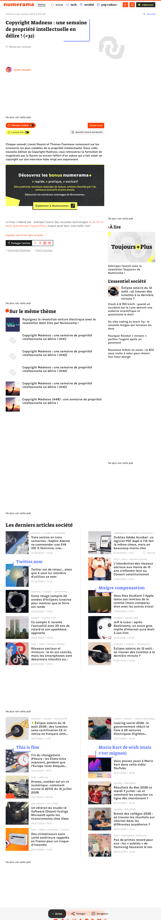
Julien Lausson (22, 69)
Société (151, 14)
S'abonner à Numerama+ (52, 205)
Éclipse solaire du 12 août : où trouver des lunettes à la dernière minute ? (137, 293)
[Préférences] (132, 4)
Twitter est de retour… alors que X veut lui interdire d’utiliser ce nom (51, 573)
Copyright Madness (19, 250)
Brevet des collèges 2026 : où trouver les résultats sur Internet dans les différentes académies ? (134, 819)
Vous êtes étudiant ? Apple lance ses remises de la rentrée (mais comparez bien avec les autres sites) (134, 601)
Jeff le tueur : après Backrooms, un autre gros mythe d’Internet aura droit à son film (134, 627)
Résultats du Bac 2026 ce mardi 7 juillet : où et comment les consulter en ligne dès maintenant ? (133, 793)
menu (41, 4)
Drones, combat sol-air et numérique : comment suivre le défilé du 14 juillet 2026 (51, 787)
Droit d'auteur (44, 250)
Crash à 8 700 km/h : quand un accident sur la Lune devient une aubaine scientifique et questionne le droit (130, 309)
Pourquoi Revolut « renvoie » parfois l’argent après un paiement (127, 339)
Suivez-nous (96, 125)
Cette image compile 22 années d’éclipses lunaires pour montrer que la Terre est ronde (51, 601)
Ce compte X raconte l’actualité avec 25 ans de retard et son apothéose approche (50, 627)
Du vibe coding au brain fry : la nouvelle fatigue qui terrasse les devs (130, 325)
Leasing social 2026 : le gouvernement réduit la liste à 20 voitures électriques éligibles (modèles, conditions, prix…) (131, 728)
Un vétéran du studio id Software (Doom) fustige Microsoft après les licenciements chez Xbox (50, 813)
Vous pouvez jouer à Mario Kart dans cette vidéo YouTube (133, 764)
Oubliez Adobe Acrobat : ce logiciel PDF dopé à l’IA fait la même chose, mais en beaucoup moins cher (134, 543)
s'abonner (147, 4)
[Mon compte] (125, 4)
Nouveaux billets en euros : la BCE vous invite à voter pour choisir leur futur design (131, 353)
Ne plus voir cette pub (18, 117)
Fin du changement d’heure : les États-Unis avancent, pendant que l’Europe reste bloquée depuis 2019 (48, 760)
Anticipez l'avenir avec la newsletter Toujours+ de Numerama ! (125, 269)
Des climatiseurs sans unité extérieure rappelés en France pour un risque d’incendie (50, 839)
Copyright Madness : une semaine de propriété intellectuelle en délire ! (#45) (57, 385)
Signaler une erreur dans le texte (24, 235)
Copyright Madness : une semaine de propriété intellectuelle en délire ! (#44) (57, 369)
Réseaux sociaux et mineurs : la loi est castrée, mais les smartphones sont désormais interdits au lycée (51, 654)
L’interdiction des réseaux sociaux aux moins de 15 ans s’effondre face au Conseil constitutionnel (133, 569)
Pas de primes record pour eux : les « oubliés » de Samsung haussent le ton (133, 843)
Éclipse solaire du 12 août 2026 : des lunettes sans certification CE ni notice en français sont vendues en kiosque (49, 728)
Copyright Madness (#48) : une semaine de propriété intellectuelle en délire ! (62, 401)
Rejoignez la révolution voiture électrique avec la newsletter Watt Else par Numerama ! (59, 321)
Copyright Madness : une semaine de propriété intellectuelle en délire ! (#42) (57, 353)
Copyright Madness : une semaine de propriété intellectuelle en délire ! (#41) (57, 337)
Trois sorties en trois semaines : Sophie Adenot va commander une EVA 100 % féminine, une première (50, 543)
